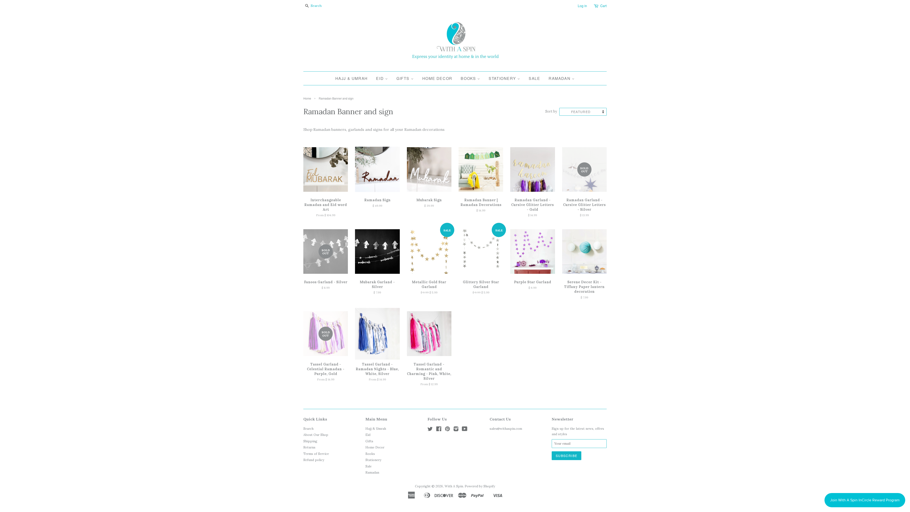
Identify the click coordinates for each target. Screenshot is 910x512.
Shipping (310, 441)
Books (469, 78)
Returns (309, 447)
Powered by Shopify (480, 486)
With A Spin (454, 486)
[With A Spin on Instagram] (456, 430)
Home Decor (437, 78)
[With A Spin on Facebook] (438, 430)
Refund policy (313, 460)
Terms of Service (316, 454)
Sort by (551, 111)
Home (307, 98)
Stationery (503, 78)
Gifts (403, 78)
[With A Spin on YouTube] (464, 430)
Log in (582, 5)
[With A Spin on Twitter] (430, 430)
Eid (380, 78)
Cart (603, 5)
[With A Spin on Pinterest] (447, 430)
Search (308, 428)
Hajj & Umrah (351, 78)
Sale (534, 78)
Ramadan (560, 78)
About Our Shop (315, 435)
